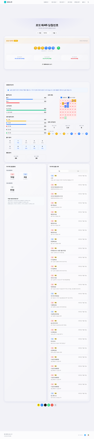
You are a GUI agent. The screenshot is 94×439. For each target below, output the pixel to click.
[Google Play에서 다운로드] (88, 435)
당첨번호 (46, 2)
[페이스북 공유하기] (42, 405)
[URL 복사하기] (55, 405)
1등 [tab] (59, 171)
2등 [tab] (78, 171)
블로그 (83, 2)
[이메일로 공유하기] (52, 405)
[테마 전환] (88, 2)
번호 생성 (54, 2)
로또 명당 (70, 2)
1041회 (15, 40)
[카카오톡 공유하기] (38, 405)
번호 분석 (62, 2)
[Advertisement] (47, 15)
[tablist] (69, 171)
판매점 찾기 (77, 2)
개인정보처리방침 (7, 436)
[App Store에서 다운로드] (85, 435)
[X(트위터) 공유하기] (45, 405)
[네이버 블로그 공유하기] (48, 405)
